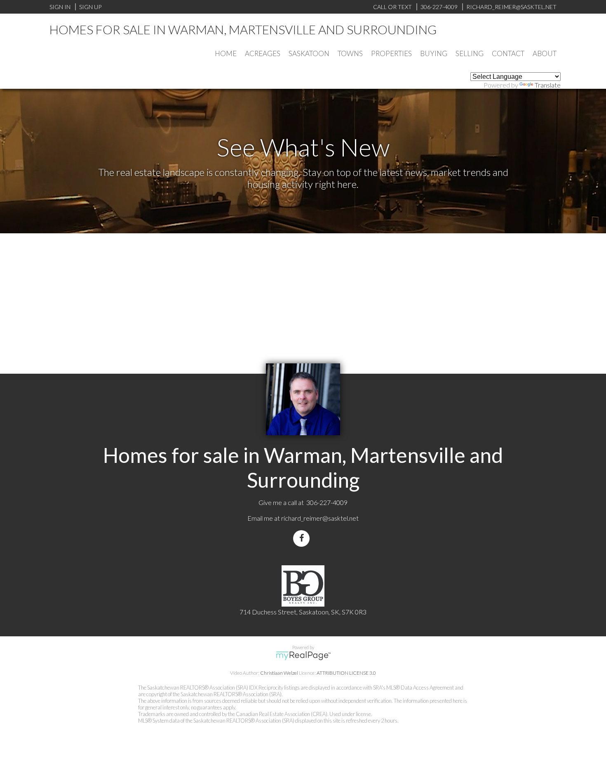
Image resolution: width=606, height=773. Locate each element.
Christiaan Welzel (279, 673)
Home (226, 53)
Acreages (262, 53)
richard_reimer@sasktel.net (320, 518)
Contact (508, 53)
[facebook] (303, 538)
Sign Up (90, 6)
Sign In (59, 6)
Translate (548, 85)
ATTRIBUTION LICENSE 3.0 (346, 673)
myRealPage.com (303, 656)
